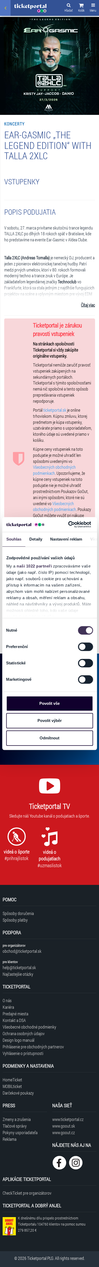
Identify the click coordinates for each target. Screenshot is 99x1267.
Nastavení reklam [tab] (66, 539)
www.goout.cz (63, 1132)
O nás (7, 1000)
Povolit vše (49, 703)
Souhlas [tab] (13, 539)
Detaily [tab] (35, 539)
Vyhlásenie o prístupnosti (23, 1053)
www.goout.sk (63, 1126)
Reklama (9, 1139)
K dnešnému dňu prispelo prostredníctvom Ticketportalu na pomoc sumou (52, 1224)
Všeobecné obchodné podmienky (29, 1027)
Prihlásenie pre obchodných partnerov (33, 1046)
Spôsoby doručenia (18, 913)
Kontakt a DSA (14, 1020)
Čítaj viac (88, 305)
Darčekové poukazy (18, 1093)
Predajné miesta (15, 1013)
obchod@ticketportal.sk (22, 951)
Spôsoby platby (15, 920)
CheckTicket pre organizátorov (27, 1193)
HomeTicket (12, 1079)
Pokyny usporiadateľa (20, 1132)
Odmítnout (49, 738)
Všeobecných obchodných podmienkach (54, 470)
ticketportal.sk (54, 410)
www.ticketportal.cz (67, 1119)
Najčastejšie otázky (18, 974)
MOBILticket (12, 1086)
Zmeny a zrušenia (17, 1119)
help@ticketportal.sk (19, 967)
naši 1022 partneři (34, 566)
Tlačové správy (15, 1126)
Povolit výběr (49, 720)
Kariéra (8, 1007)
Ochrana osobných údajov (24, 1033)
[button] (81, 8)
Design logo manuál (18, 1040)
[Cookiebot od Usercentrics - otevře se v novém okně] (69, 524)
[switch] (85, 646)
